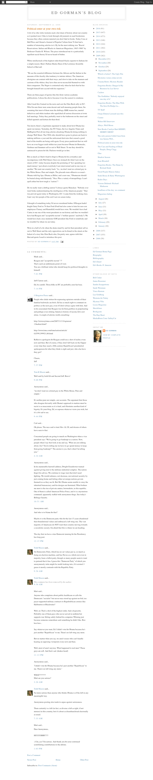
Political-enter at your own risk (110, 142)
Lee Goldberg (98, 294)
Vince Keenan (98, 291)
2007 (98, 234)
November (102, 62)
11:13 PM (38, 655)
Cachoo (101, 92)
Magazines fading (105, 194)
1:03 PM (38, 748)
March (101, 218)
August (101, 198)
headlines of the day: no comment (111, 190)
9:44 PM (38, 416)
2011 (98, 47)
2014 (98, 36)
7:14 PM (38, 288)
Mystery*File (98, 301)
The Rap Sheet (99, 315)
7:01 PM (38, 274)
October (101, 66)
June (100, 206)
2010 (98, 51)
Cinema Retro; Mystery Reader (110, 81)
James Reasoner (99, 281)
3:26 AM (38, 682)
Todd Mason (39, 547)
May (100, 210)
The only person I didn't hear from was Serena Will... (111, 137)
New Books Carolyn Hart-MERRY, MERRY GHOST (112, 130)
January (101, 226)
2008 (98, 230)
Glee (99, 153)
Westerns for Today (100, 298)
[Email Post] (61, 241)
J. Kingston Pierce (41, 295)
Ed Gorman (111, 330)
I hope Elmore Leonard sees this (110, 113)
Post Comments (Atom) (47, 765)
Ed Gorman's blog (76, 12)
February (102, 222)
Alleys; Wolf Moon (105, 125)
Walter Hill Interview (106, 121)
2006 (98, 238)
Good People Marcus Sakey (109, 171)
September (102, 70)
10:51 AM (39, 501)
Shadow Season (104, 157)
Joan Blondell (103, 161)
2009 (98, 55)
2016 (98, 28)
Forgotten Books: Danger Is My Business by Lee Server (110, 87)
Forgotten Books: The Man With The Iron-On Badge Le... (111, 104)
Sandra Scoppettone (101, 284)
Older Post (84, 759)
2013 (98, 40)
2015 (98, 32)
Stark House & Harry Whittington (111, 175)
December (102, 58)
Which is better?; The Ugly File (110, 74)
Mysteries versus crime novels (110, 77)
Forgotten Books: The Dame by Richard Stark (110, 166)
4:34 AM (38, 455)
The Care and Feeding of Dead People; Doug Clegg (110, 148)
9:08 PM (38, 380)
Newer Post (31, 759)
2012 (98, 44)
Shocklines (97, 308)
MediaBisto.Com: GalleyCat (104, 318)
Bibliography (98, 258)
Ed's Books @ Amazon (102, 265)
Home (58, 759)
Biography (97, 255)
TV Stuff (101, 109)
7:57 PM (38, 365)
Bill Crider (97, 277)
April (100, 214)
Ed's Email (97, 261)
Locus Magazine (99, 304)
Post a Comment (33, 755)
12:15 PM (38, 541)
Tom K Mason (39, 372)
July (100, 202)
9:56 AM (38, 571)
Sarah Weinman (99, 288)
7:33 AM (38, 718)
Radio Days (102, 179)
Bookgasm (97, 311)
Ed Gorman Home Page (102, 251)
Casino (100, 117)
